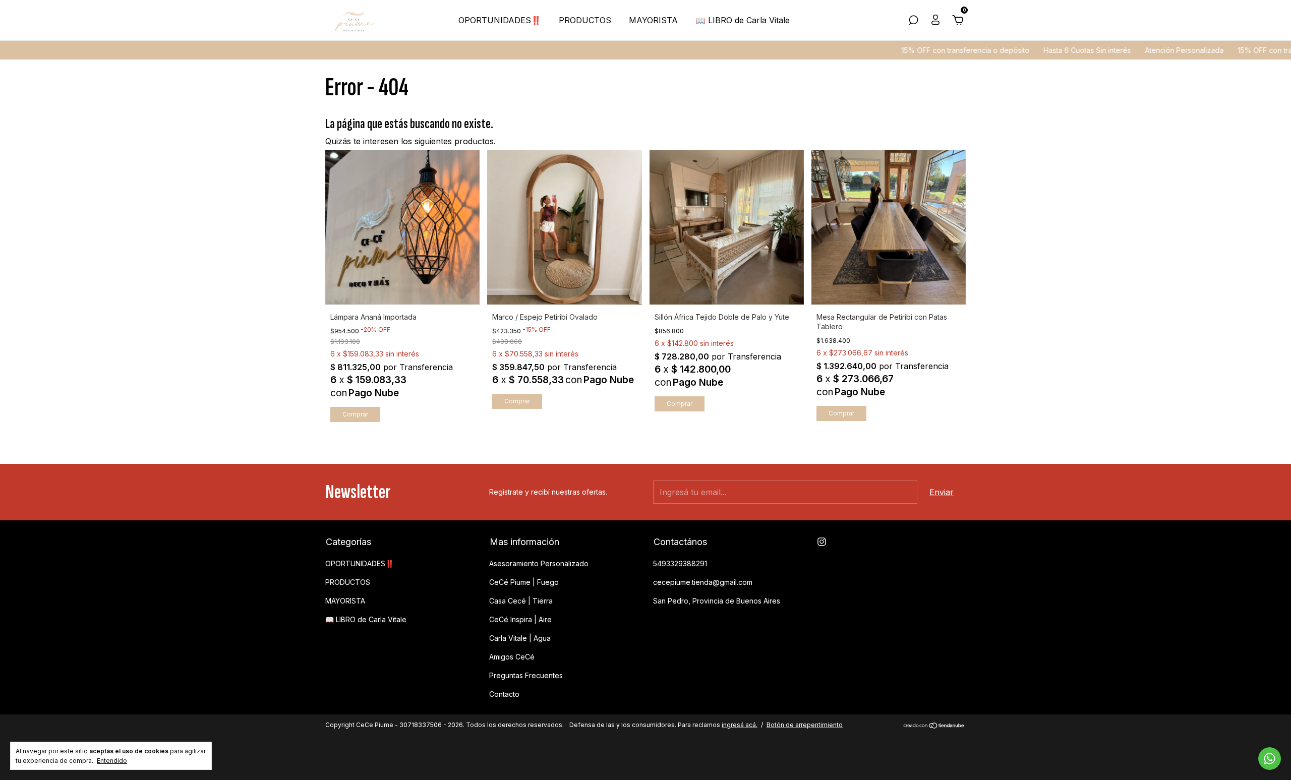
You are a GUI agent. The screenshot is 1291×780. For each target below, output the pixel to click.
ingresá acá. (739, 725)
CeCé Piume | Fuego (524, 582)
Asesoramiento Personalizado (539, 563)
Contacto (504, 694)
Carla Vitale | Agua (520, 638)
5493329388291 (680, 563)
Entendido (112, 760)
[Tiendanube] (934, 726)
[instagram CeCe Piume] (822, 542)
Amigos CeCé (512, 656)
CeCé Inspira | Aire (520, 619)
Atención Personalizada (1146, 50)
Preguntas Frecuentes (526, 675)
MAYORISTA (653, 20)
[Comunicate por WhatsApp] (1269, 758)
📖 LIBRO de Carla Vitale (742, 20)
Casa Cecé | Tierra (521, 600)
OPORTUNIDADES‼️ (499, 20)
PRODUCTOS (585, 20)
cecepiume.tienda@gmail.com (702, 582)
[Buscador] (913, 21)
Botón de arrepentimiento (805, 725)
